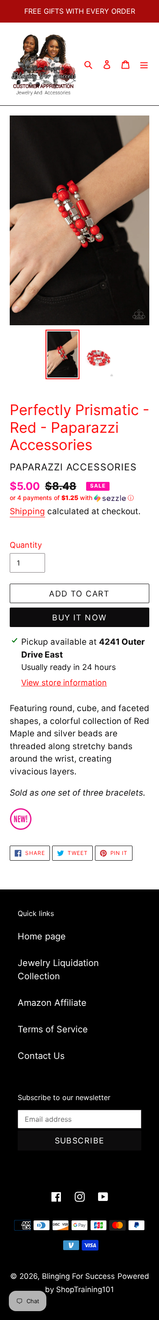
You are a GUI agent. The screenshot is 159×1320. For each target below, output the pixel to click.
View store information (64, 682)
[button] (72, 498)
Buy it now (79, 617)
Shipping (27, 511)
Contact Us (41, 1056)
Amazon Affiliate (52, 1002)
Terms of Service (53, 1029)
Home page (42, 936)
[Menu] (144, 64)
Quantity (26, 545)
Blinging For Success (78, 1276)
